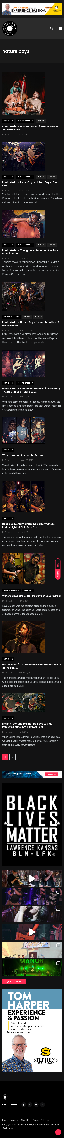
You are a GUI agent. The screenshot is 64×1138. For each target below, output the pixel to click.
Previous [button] (6, 823)
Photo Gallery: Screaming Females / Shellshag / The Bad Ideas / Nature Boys (31, 390)
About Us (25, 1120)
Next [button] (58, 823)
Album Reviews (11, 590)
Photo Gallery (25, 121)
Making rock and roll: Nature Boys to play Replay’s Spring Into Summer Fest (27, 725)
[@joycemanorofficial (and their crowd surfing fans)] (32, 967)
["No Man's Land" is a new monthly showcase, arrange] (32, 914)
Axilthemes (8, 1128)
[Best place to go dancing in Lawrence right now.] (32, 878)
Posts (41, 121)
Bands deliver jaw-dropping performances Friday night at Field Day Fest (28, 525)
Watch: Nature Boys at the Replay (22, 455)
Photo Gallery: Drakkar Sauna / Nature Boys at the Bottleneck (30, 128)
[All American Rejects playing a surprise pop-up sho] (32, 950)
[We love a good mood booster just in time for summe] (32, 896)
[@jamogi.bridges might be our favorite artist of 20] (32, 932)
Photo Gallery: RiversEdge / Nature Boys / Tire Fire (30, 184)
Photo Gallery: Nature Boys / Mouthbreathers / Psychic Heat (30, 324)
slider (52, 177)
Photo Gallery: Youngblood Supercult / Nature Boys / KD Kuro (30, 252)
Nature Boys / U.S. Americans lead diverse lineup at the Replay (31, 666)
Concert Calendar (41, 1120)
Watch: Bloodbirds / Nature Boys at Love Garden (31, 596)
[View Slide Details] (32, 824)
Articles (8, 121)
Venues (14, 1120)
